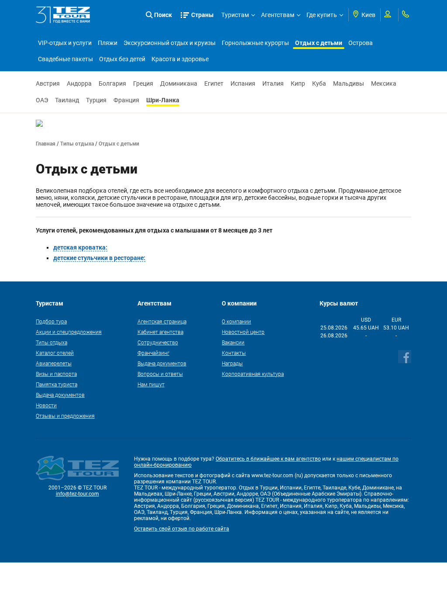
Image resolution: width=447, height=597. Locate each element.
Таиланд (67, 100)
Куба (319, 83)
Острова (360, 42)
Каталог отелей (55, 352)
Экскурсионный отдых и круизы (170, 42)
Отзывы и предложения (65, 415)
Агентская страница (162, 321)
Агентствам (277, 14)
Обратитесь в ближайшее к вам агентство (268, 459)
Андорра (79, 83)
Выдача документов (60, 394)
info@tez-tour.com (77, 494)
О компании (236, 321)
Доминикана (178, 83)
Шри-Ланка (162, 100)
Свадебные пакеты (65, 59)
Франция (126, 100)
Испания (242, 83)
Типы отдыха (77, 143)
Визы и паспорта (56, 373)
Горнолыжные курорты (255, 42)
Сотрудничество (158, 342)
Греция (143, 83)
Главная (45, 143)
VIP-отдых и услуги (65, 42)
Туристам (235, 14)
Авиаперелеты (54, 363)
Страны (202, 14)
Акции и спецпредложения (69, 331)
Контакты (234, 352)
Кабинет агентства (160, 331)
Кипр (298, 83)
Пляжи (107, 42)
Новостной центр (243, 331)
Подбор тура (51, 321)
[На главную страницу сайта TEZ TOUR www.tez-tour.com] (63, 15)
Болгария (112, 83)
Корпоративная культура (253, 373)
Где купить (321, 14)
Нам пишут (151, 384)
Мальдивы (348, 83)
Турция (96, 100)
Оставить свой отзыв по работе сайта (181, 529)
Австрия (48, 83)
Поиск (163, 14)
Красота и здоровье (180, 59)
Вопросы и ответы (160, 373)
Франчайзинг (153, 352)
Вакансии (233, 342)
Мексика (383, 83)
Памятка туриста (56, 384)
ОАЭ (42, 100)
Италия (273, 83)
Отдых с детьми (318, 42)
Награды (232, 363)
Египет (214, 83)
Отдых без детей (122, 59)
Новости (46, 405)
